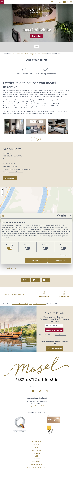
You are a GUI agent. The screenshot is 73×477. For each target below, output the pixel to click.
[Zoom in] (2, 189)
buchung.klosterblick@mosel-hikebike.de (18, 169)
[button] (2, 2)
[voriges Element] (33, 139)
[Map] (36, 205)
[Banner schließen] (70, 215)
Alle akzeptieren (60, 260)
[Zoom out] (2, 192)
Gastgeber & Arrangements (37, 54)
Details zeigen (63, 255)
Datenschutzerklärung (61, 335)
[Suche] (60, 2)
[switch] (27, 248)
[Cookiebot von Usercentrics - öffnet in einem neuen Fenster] (58, 215)
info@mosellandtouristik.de (36, 406)
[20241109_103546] (58, 126)
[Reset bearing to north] (2, 194)
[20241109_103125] (14, 126)
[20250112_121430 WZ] (36, 126)
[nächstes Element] (38, 139)
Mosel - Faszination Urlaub (20, 54)
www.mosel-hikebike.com (16, 172)
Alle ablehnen (36, 260)
